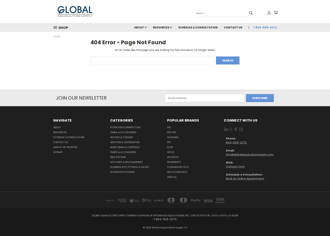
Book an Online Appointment (245, 178)
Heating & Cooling (121, 137)
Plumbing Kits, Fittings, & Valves (129, 167)
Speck (170, 152)
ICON (170, 147)
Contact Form (235, 166)
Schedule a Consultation (198, 27)
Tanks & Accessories (123, 132)
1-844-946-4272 (265, 27)
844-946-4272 (236, 142)
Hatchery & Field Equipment (126, 162)
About (139, 27)
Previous (320, 224)
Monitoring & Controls (125, 147)
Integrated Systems (122, 172)
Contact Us (233, 27)
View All (172, 177)
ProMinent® (174, 162)
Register (72, 147)
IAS (169, 127)
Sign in (57, 147)
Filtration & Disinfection (125, 127)
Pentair (171, 132)
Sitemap (57, 152)
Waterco (173, 157)
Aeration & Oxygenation (125, 142)
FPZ (169, 142)
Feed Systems (118, 157)
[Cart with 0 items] (276, 12)
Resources (161, 27)
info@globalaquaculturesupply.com (250, 154)
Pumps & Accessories (123, 152)
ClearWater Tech (177, 167)
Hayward (172, 137)
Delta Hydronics (177, 172)
